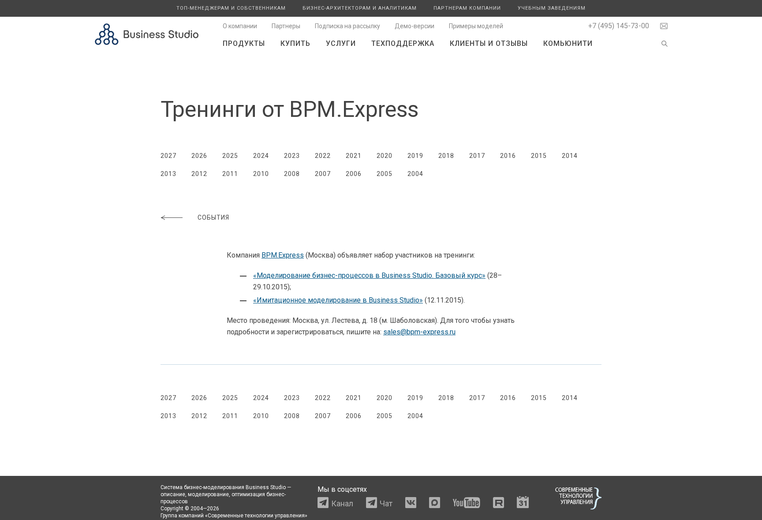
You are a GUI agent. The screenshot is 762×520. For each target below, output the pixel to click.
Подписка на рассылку (347, 26)
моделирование (208, 494)
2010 (261, 173)
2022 (323, 155)
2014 (570, 155)
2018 (446, 155)
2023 (292, 155)
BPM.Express (282, 255)
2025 (230, 155)
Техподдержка (402, 43)
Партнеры (286, 26)
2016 (508, 155)
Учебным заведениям (552, 8)
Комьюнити (568, 43)
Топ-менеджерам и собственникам (231, 8)
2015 (539, 155)
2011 (230, 173)
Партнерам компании (467, 8)
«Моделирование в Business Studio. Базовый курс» (369, 275)
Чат (386, 503)
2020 (384, 155)
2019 (415, 155)
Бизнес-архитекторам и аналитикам (360, 8)
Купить (295, 43)
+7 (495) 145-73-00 (618, 26)
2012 (199, 173)
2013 (168, 173)
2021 (354, 155)
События (213, 217)
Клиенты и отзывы (489, 43)
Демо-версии (414, 26)
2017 (477, 155)
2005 (384, 173)
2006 (354, 173)
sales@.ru (419, 332)
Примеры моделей (476, 26)
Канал (342, 503)
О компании (240, 26)
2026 (199, 155)
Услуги (341, 43)
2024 (261, 155)
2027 (168, 155)
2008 (292, 173)
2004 (415, 173)
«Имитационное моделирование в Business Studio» (338, 300)
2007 (323, 173)
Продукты (244, 43)
